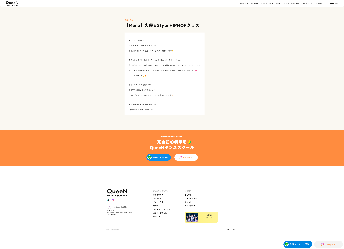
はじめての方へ (242, 3)
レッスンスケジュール (291, 3)
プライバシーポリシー (231, 229)
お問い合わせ (190, 205)
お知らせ (188, 202)
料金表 (278, 3)
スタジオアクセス (307, 3)
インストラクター (267, 3)
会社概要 (188, 195)
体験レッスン (321, 3)
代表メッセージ (191, 198)
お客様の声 (254, 3)
